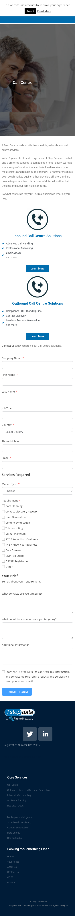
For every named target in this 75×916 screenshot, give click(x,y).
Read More (44, 11)
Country (6, 425)
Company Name (11, 358)
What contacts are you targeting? (22, 593)
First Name (8, 374)
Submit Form (17, 692)
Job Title (7, 408)
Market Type (9, 484)
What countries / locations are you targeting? (29, 619)
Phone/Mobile (10, 441)
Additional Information (15, 645)
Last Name (8, 391)
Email (5, 458)
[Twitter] (30, 734)
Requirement (10, 500)
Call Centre (22, 82)
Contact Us (8, 345)
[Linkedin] (45, 734)
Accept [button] (30, 11)
